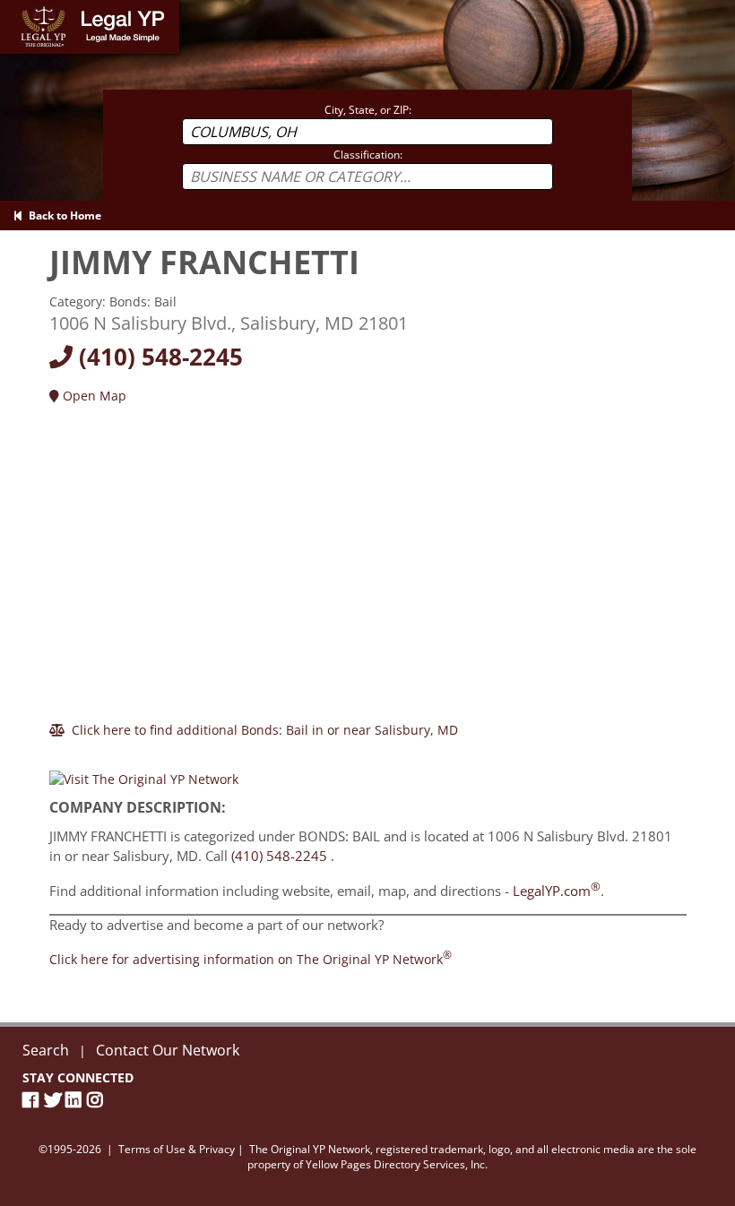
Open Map (92, 395)
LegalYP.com (557, 891)
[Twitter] (54, 1100)
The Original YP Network (309, 1149)
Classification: (367, 154)
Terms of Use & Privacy (176, 1149)
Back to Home (62, 215)
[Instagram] (97, 1100)
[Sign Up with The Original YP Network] (143, 771)
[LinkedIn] (76, 1100)
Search (45, 1050)
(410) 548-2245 (158, 356)
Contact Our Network (167, 1050)
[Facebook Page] (33, 1100)
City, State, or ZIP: (367, 109)
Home (17, 8)
